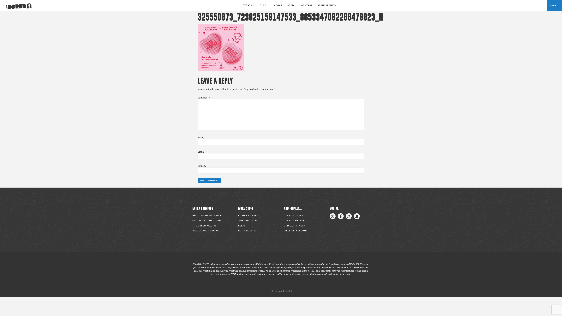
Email (201, 152)
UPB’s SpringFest (295, 221)
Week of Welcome (295, 231)
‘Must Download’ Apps (207, 216)
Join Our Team (247, 221)
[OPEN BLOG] (268, 5)
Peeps (242, 226)
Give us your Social (205, 231)
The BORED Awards (204, 226)
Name (201, 137)
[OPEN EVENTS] (254, 5)
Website (202, 166)
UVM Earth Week (294, 226)
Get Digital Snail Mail (207, 221)
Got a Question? (249, 231)
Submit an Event (249, 216)
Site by (281, 290)
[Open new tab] (333, 216)
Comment (204, 97)
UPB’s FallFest (293, 216)
